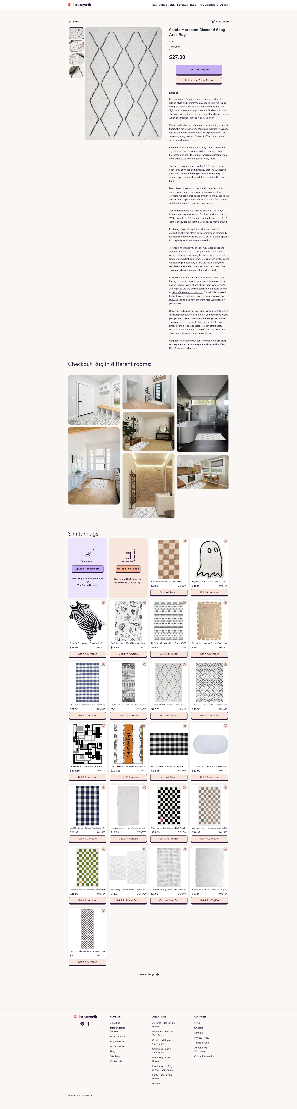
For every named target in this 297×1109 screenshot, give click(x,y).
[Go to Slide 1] (76, 33)
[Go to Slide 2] (76, 46)
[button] (123, 83)
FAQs (197, 1023)
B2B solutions (117, 1036)
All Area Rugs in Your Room (163, 1024)
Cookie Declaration (204, 1056)
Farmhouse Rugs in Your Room (162, 1033)
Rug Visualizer (117, 1041)
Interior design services (117, 1029)
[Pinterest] (82, 1024)
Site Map (115, 1056)
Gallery (156, 1083)
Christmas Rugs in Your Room (161, 1050)
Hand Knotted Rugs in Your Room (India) (163, 1068)
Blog (112, 1051)
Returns (198, 1033)
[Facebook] (88, 1024)
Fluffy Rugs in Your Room (162, 1076)
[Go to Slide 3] (76, 59)
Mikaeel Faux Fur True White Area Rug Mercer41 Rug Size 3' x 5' (224, 889)
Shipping (198, 1028)
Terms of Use (201, 1042)
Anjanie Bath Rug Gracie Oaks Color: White (174, 889)
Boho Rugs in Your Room (162, 1059)
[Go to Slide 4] (76, 72)
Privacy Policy (201, 1037)
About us (115, 1023)
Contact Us (116, 1061)
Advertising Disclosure (200, 1049)
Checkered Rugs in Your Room (162, 1042)
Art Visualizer (117, 1046)
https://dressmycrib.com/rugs (187, 292)
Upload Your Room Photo (199, 80)
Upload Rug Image (128, 568)
